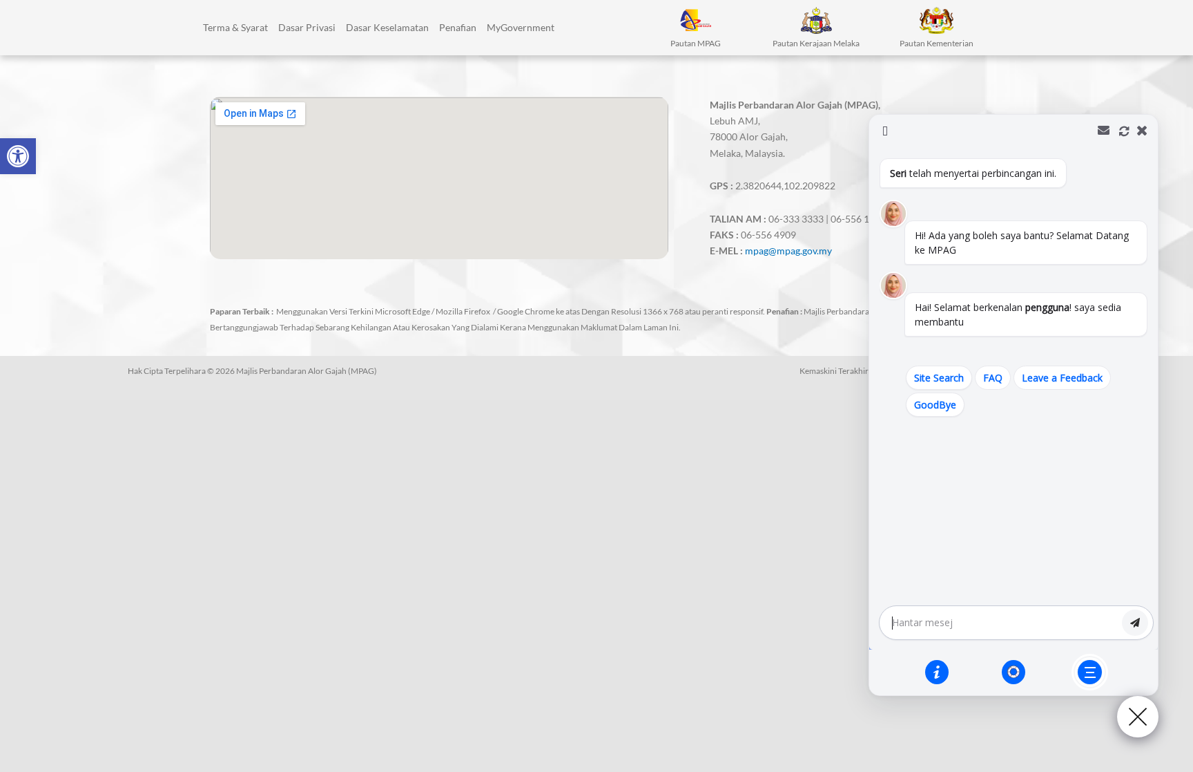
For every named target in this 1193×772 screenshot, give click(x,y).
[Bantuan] (937, 671)
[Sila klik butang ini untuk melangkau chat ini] (1090, 672)
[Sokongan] (1013, 671)
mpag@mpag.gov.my (788, 250)
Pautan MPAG (695, 43)
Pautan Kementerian (936, 43)
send (1135, 623)
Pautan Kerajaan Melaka (816, 43)
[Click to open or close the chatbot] (1137, 716)
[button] (18, 156)
